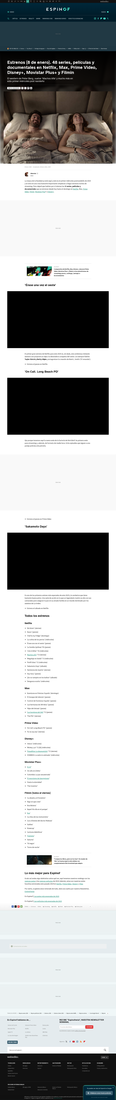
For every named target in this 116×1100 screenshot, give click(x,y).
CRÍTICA (14, 18)
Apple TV (10, 1032)
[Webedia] (12, 1057)
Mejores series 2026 (23, 1013)
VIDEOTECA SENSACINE (75, 18)
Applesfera (10, 1071)
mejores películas (46, 881)
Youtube (104, 18)
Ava (28, 813)
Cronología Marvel (94, 1013)
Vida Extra (25, 1068)
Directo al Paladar (56, 1066)
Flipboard (101, 18)
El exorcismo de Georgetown (38, 778)
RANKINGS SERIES (60, 18)
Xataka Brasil (11, 1090)
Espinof (58, 9)
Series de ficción (12, 1025)
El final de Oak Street (93, 48)
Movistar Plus (40, 192)
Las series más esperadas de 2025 (46, 896)
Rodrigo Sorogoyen (39, 48)
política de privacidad (80, 1031)
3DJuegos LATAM (27, 1087)
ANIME (38, 18)
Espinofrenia (29, 891)
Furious (22, 48)
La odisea (27, 1032)
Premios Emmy (61, 48)
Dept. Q (84, 48)
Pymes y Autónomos (102, 1068)
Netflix (69, 48)
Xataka (9, 1066)
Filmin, (32, 192)
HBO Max (45, 1032)
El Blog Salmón (100, 1066)
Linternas (45, 1035)
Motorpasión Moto (71, 1068)
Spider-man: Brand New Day (31, 1036)
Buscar (105, 1050)
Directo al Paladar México (56, 1087)
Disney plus (79, 906)
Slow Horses (104, 48)
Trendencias (85, 1066)
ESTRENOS (23, 18)
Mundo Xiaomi (11, 1076)
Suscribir (89, 1027)
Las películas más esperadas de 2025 (48, 901)
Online (39, 906)
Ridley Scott (76, 48)
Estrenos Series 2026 (59, 1013)
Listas (44, 1028)
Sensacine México (42, 1087)
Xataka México (11, 1087)
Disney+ (51, 192)
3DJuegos (25, 1066)
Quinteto (30, 836)
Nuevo (103, 12)
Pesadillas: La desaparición (37, 751)
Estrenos (33, 906)
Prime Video (67, 884)
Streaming (47, 906)
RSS (80, 1041)
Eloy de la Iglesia (51, 48)
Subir (103, 1057)
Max (81, 884)
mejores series (30, 881)
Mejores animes (83, 1013)
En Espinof (56, 266)
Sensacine (40, 1066)
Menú (12, 12)
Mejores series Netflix (71, 1013)
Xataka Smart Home (13, 1073)
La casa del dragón (13, 1035)
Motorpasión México (72, 1087)
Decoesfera (84, 1068)
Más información (58, 1098)
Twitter (108, 18)
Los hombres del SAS (35, 712)
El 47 (29, 767)
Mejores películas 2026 (36, 1013)
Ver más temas (12, 1042)
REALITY (31, 18)
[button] (34, 173)
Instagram (95, 18)
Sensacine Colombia (43, 1090)
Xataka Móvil (11, 1068)
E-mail (31, 88)
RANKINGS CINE (48, 18)
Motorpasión (70, 1066)
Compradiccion (86, 1071)
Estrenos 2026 (47, 1013)
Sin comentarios (14, 88)
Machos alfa (31, 655)
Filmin (61, 906)
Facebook (98, 18)
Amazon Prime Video (30, 1025)
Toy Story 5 (29, 48)
